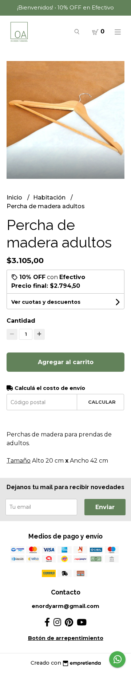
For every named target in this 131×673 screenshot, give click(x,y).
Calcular (102, 402)
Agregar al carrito (66, 362)
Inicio (15, 197)
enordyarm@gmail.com (65, 606)
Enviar (105, 507)
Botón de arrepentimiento (65, 638)
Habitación (50, 197)
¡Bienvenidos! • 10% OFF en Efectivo (65, 7)
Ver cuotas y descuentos (45, 302)
